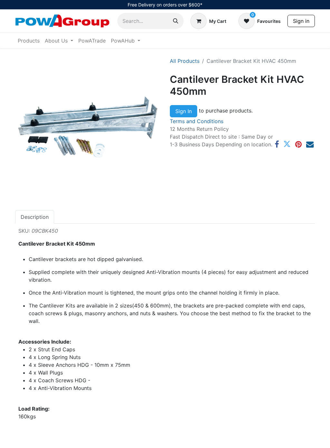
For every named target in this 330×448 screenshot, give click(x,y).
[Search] (176, 21)
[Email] (310, 144)
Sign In (183, 111)
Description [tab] (35, 217)
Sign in (301, 21)
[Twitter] (287, 144)
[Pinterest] (298, 144)
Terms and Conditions (196, 121)
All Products (184, 61)
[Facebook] (277, 144)
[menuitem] (28, 40)
